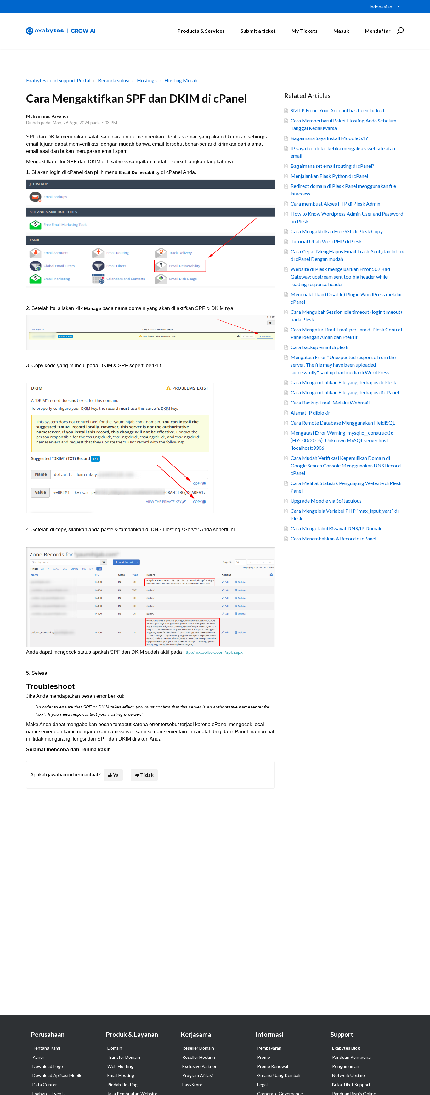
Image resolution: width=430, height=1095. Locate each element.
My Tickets (304, 31)
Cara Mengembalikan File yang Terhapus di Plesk (343, 382)
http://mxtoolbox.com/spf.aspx (213, 652)
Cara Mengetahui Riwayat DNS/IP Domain (336, 528)
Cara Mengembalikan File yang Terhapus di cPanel (345, 392)
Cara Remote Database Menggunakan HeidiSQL (343, 423)
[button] (399, 31)
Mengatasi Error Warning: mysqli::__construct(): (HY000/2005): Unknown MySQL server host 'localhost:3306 (342, 440)
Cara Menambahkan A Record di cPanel (333, 538)
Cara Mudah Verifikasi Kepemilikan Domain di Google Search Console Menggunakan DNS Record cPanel (346, 465)
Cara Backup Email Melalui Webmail (330, 402)
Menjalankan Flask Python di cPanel (329, 176)
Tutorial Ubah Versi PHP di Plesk (326, 241)
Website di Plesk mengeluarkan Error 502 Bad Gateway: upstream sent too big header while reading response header (340, 276)
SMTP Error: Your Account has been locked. (338, 110)
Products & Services (201, 31)
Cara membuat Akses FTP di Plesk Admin (335, 203)
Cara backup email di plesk (319, 347)
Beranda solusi (113, 80)
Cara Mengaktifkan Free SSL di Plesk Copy (337, 231)
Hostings (147, 80)
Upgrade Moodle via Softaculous (326, 501)
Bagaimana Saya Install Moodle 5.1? (329, 138)
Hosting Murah (180, 80)
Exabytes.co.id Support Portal (58, 80)
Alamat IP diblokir (310, 412)
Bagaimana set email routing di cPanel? (332, 166)
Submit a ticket (258, 31)
